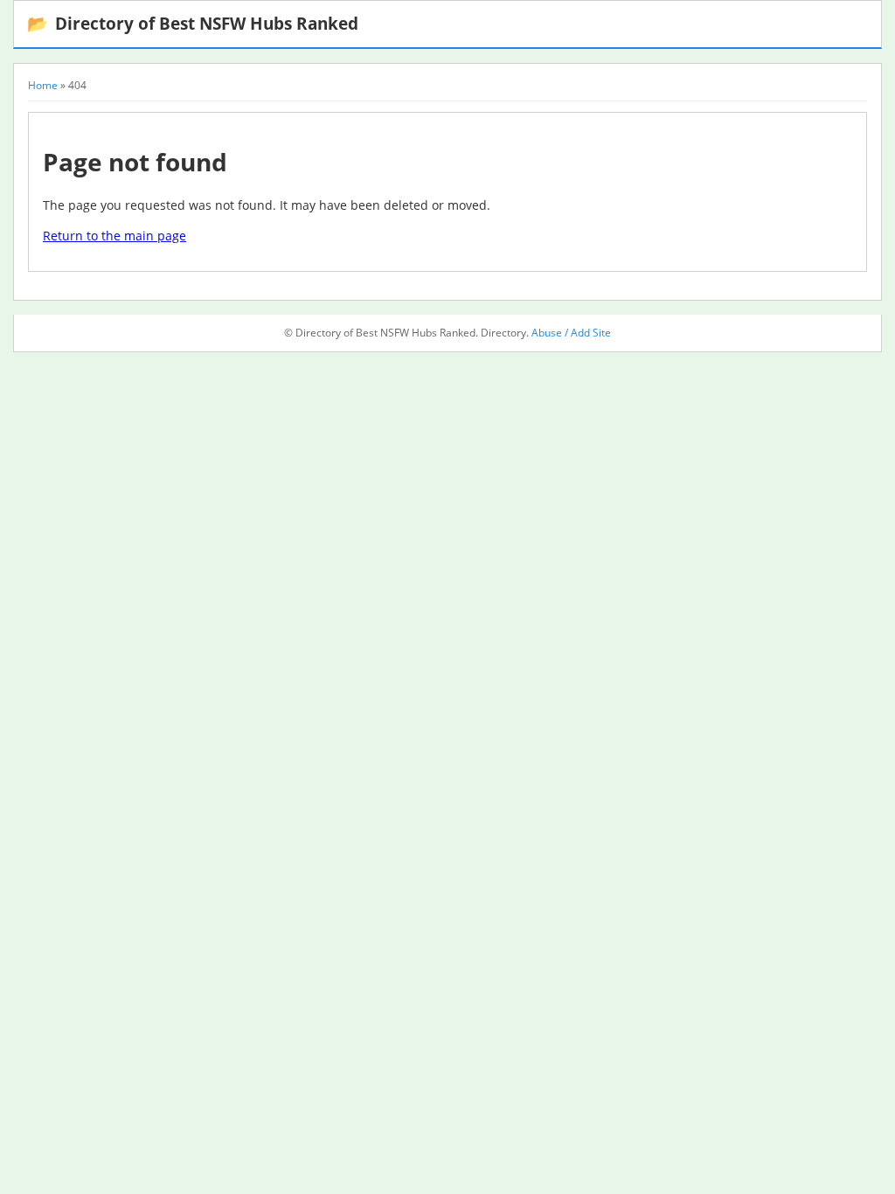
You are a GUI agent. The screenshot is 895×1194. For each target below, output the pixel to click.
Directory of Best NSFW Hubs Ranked (192, 23)
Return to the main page (114, 235)
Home (43, 85)
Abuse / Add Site (571, 332)
